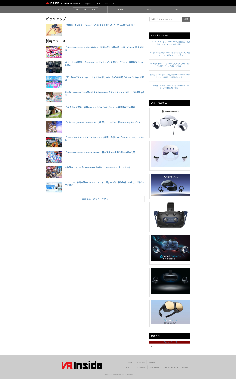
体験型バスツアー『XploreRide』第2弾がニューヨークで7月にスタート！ (99, 167)
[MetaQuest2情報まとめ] (170, 154)
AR (85, 9)
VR (77, 9)
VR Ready (152, 362)
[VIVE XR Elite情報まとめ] (170, 185)
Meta (149, 9)
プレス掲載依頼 (140, 367)
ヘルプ (128, 367)
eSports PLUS (170, 342)
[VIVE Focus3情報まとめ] (170, 281)
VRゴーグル (140, 362)
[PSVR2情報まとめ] (170, 121)
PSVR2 (121, 9)
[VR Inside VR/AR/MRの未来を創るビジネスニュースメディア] (52, 2)
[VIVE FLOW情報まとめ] (170, 312)
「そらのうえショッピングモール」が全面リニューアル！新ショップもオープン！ (103, 122)
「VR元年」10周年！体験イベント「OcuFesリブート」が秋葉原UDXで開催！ (101, 107)
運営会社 (185, 367)
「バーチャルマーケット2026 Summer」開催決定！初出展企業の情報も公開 (100, 152)
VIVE (176, 9)
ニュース (59, 9)
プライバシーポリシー (170, 367)
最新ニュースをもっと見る (95, 199)
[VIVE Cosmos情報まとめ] (170, 248)
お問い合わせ (154, 367)
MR (93, 9)
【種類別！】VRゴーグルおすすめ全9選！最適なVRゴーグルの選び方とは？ (100, 25)
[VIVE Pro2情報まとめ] (170, 215)
